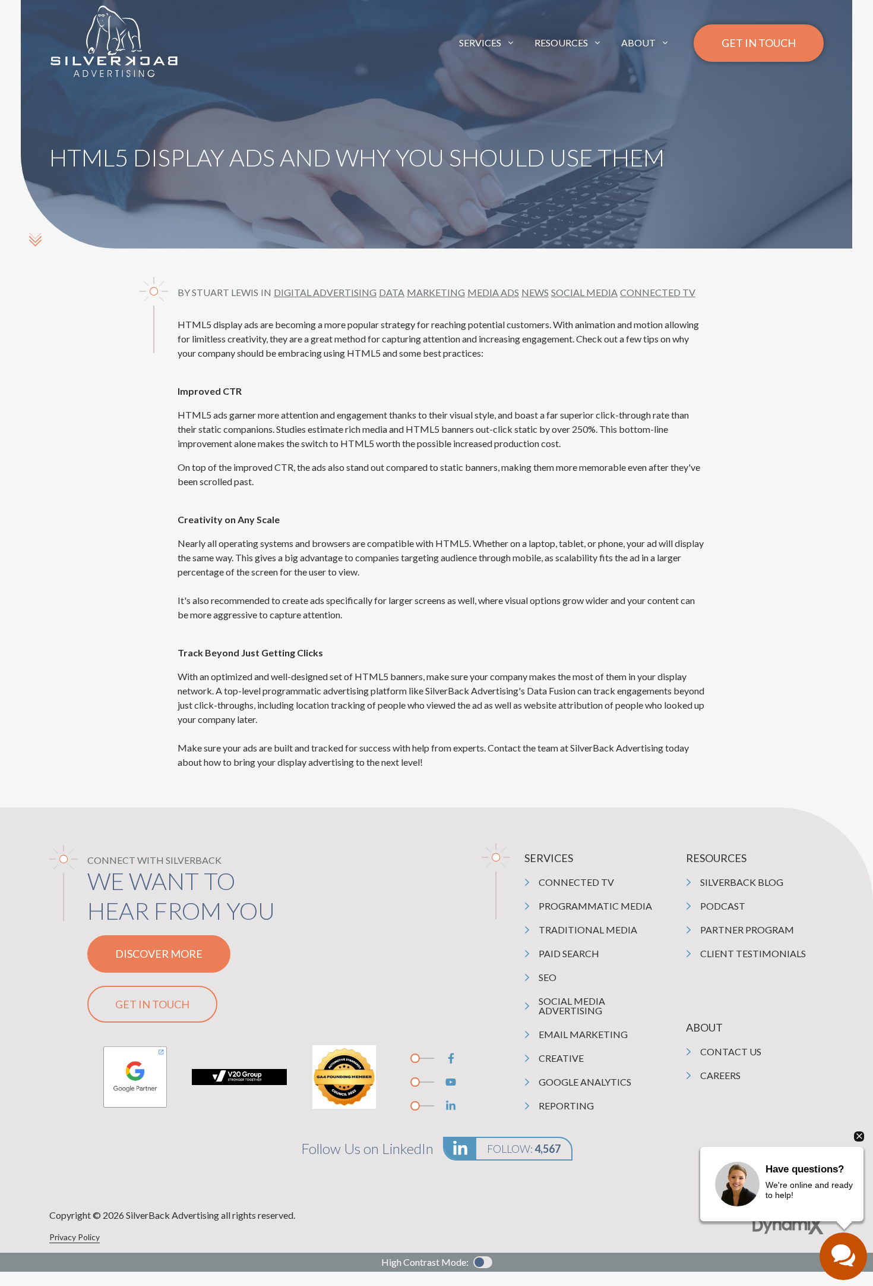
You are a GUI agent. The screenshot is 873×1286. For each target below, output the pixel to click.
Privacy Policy (74, 1237)
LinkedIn (451, 1106)
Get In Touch (759, 42)
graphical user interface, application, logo (134, 1077)
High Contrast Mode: (425, 1262)
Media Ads (493, 292)
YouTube (451, 1082)
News (535, 292)
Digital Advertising (325, 292)
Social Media (584, 292)
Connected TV (657, 292)
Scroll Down (35, 239)
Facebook (451, 1058)
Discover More (159, 953)
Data (391, 292)
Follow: (524, 1148)
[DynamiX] (788, 1225)
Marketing (436, 292)
